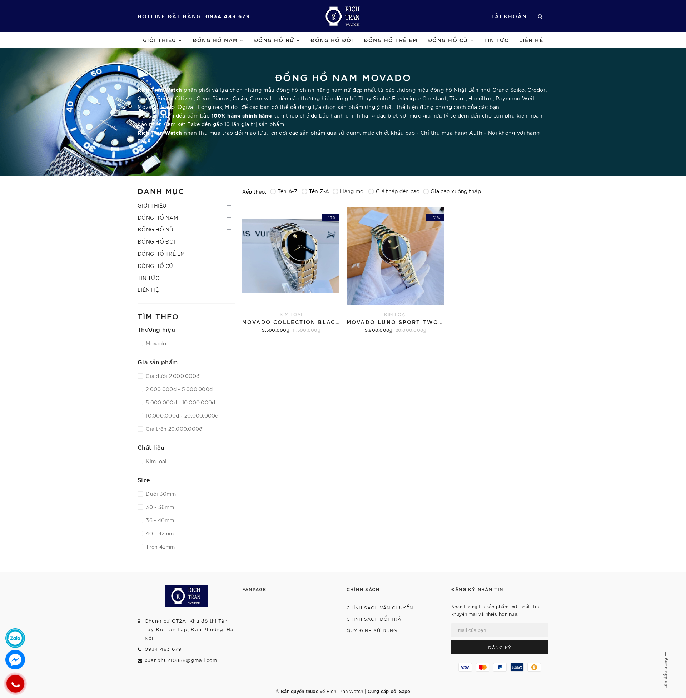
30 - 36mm (159, 507)
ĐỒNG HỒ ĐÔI (331, 39)
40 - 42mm (159, 533)
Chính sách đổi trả (374, 619)
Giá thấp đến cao (397, 191)
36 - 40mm (159, 520)
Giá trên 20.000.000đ (173, 428)
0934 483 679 (227, 16)
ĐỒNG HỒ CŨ (449, 39)
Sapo (405, 691)
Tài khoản (509, 16)
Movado (155, 343)
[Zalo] (15, 638)
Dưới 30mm (160, 493)
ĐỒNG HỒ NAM (216, 39)
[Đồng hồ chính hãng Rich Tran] (343, 16)
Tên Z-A (319, 191)
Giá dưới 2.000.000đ (171, 376)
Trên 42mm (159, 546)
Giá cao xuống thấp (456, 191)
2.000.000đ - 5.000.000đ (178, 389)
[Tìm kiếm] (540, 16)
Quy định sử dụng (372, 630)
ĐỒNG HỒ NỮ (275, 39)
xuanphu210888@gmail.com (181, 660)
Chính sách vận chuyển (380, 607)
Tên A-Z (288, 191)
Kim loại (155, 461)
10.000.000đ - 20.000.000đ (181, 415)
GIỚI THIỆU (161, 39)
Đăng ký (500, 647)
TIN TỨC (496, 39)
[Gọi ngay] (15, 684)
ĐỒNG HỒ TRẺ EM (390, 39)
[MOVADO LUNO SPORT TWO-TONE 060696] (395, 269)
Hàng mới (352, 191)
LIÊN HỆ (531, 39)
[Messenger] (15, 659)
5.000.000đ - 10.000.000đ (179, 402)
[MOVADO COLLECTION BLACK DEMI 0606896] (290, 269)
